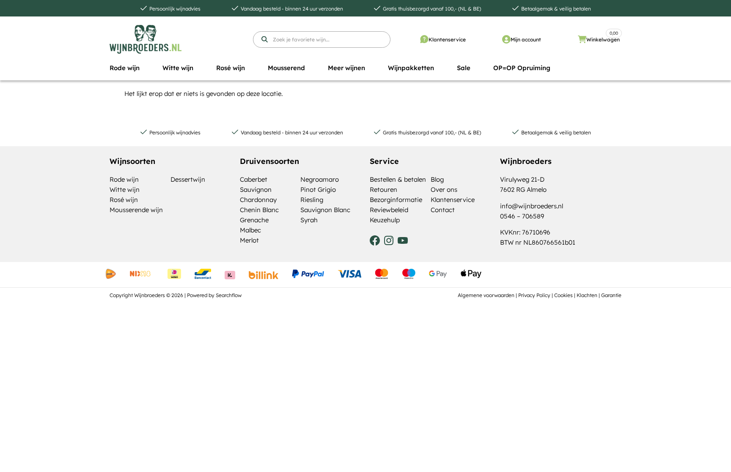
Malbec (250, 230)
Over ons (444, 190)
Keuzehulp (385, 220)
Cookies (563, 295)
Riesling (311, 200)
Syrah (309, 220)
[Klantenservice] (424, 39)
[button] (125, 68)
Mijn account (526, 39)
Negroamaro (319, 179)
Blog (437, 179)
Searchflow (229, 295)
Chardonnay (258, 200)
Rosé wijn (124, 200)
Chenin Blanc (259, 210)
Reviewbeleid (389, 210)
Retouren (383, 190)
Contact (443, 210)
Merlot (249, 240)
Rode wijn (124, 179)
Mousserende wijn (136, 210)
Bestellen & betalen (398, 179)
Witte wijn (125, 190)
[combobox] (321, 39)
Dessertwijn (187, 179)
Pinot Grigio (318, 190)
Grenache (254, 220)
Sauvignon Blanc (325, 210)
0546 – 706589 (522, 216)
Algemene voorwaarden (486, 295)
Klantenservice (447, 39)
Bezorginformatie (396, 200)
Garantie (611, 295)
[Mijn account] (506, 39)
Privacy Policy (534, 295)
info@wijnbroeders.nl (531, 206)
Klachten (587, 295)
